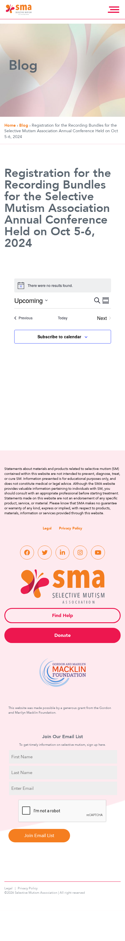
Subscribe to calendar (59, 336)
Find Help (62, 615)
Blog (23, 125)
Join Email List (39, 835)
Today (62, 318)
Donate (62, 635)
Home (10, 125)
